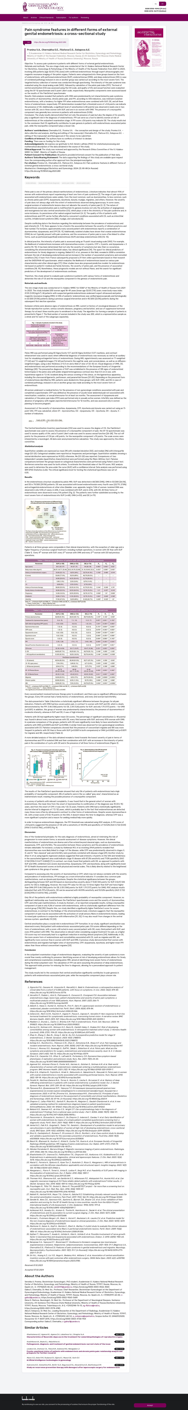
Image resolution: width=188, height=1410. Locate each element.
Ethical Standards (47, 18)
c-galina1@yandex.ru (71, 1321)
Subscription (61, 18)
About (25, 18)
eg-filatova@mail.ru (91, 1305)
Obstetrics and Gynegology (31, 23)
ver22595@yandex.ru (63, 1287)
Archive (34, 18)
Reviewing (85, 18)
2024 (45, 23)
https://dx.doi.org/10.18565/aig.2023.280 (50, 42)
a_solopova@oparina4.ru (83, 1316)
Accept (150, 1405)
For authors (73, 18)
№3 (52, 23)
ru (156, 4)
